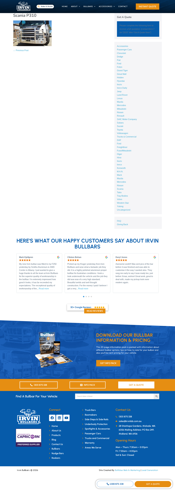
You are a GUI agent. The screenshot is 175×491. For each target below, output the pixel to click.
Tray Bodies (122, 196)
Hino (119, 157)
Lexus (119, 98)
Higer (119, 154)
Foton (119, 67)
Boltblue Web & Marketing (127, 470)
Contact (123, 6)
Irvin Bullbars (23, 470)
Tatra (119, 192)
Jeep (119, 91)
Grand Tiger (122, 70)
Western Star (123, 203)
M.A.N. (120, 171)
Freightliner (122, 147)
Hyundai (121, 81)
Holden (120, 77)
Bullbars (88, 6)
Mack (119, 175)
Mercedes (121, 105)
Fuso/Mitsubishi (124, 151)
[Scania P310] (32, 33)
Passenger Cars (124, 50)
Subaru (120, 123)
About (74, 6)
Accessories (105, 6)
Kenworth (121, 168)
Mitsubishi (121, 109)
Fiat (118, 60)
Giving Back (122, 224)
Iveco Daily (122, 88)
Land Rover (122, 95)
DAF (119, 140)
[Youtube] (66, 418)
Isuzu (119, 84)
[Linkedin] (59, 418)
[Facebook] (52, 418)
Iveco (119, 165)
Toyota (120, 130)
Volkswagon (122, 133)
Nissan (120, 112)
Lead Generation (150, 470)
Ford (119, 63)
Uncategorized (123, 210)
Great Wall (121, 74)
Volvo (119, 199)
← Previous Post (20, 50)
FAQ (119, 221)
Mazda (120, 102)
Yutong (120, 206)
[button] (83, 296)
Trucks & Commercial (126, 137)
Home (65, 6)
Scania (120, 189)
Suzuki (120, 126)
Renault (120, 116)
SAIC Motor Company (127, 119)
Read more (44, 289)
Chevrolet (121, 53)
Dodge (120, 57)
